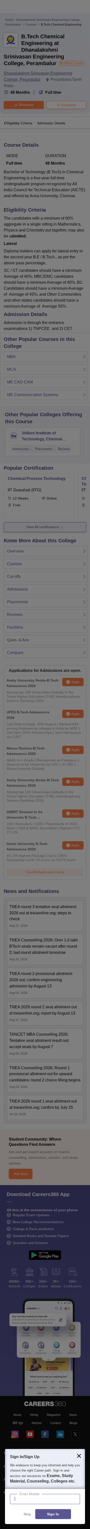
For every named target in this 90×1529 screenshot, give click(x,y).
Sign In (53, 1514)
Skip (27, 1514)
